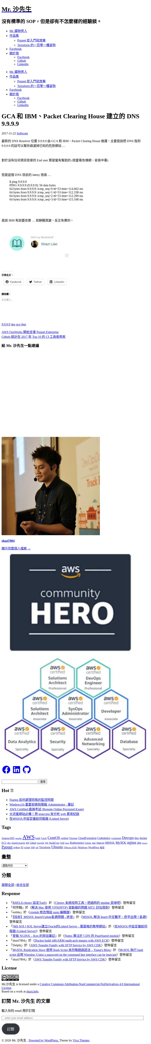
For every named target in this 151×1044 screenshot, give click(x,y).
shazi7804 (8, 540)
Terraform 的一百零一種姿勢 (36, 45)
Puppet (7, 847)
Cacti (44, 838)
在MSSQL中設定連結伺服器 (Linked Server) (39, 818)
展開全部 (8, 885)
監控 (102, 847)
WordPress (93, 847)
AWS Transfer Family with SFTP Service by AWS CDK (65, 945)
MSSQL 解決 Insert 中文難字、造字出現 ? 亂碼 (114, 917)
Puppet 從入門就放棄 (31, 40)
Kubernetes (77, 842)
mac (94, 843)
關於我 (14, 53)
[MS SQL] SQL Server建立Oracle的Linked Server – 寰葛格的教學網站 (59, 926)
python (16, 847)
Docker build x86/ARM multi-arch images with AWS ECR (71, 940)
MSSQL (110, 842)
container (116, 838)
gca (18, 324)
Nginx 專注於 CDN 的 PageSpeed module (91, 935)
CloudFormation (87, 838)
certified (64, 838)
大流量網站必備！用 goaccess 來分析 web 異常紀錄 (44, 814)
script (27, 847)
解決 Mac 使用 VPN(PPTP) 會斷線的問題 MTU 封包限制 (70, 907)
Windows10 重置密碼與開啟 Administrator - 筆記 (41, 804)
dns (13, 324)
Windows (82, 847)
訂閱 (10, 1029)
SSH (33, 847)
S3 (22, 847)
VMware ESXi (70, 847)
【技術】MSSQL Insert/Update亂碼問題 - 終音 (43, 917)
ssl (37, 847)
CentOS (54, 838)
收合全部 (22, 885)
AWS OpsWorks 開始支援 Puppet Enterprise (30, 332)
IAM (62, 843)
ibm (23, 324)
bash (37, 838)
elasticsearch (18, 842)
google (40, 842)
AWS (28, 837)
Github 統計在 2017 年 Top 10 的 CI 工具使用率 (33, 336)
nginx (131, 842)
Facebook (15, 49)
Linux (88, 842)
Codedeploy (103, 838)
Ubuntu (57, 847)
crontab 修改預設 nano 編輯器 (49, 912)
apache (18, 838)
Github (21, 60)
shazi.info (32, 991)
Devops (128, 838)
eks (9, 843)
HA (46, 843)
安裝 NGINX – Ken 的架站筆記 (34, 935)
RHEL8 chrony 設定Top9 (29, 902)
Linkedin (23, 64)
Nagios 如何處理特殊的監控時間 (31, 799)
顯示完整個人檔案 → (16, 548)
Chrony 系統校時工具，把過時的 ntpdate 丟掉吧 (87, 902)
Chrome (73, 838)
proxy (144, 843)
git (27, 842)
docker (143, 838)
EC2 (4, 843)
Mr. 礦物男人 (18, 31)
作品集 (14, 35)
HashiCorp (54, 843)
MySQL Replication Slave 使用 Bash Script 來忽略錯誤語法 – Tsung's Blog (61, 950)
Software (22, 133)
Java (67, 843)
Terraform (45, 847)
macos (100, 842)
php (139, 842)
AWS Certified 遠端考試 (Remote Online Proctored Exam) (46, 809)
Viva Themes (81, 1040)
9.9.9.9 (6, 324)
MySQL (121, 843)
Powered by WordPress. (44, 1040)
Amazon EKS (8, 838)
